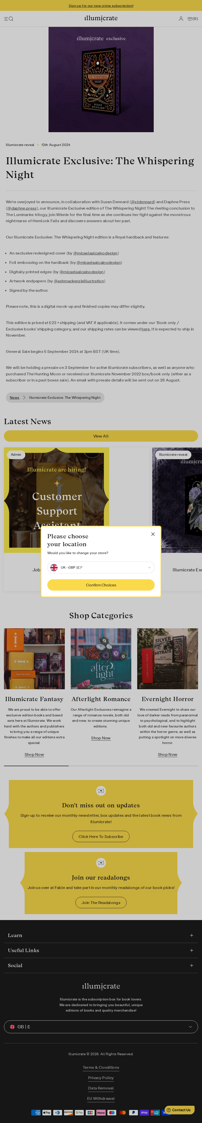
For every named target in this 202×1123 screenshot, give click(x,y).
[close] (153, 534)
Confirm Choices (101, 584)
